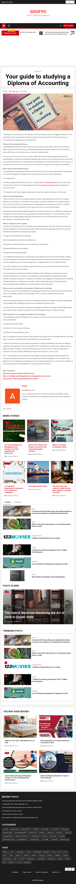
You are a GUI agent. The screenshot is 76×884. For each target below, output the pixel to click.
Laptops (65, 855)
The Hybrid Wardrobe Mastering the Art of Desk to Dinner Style (41, 33)
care (59, 852)
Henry (16, 456)
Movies (5, 852)
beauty (18, 855)
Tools (34, 574)
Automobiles (41, 859)
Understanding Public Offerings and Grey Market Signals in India (22, 801)
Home (7, 718)
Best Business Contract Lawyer (26, 617)
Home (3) (59, 832)
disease (49, 855)
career (11, 855)
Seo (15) (61, 836)
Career (7, 422)
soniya (64, 495)
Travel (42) (54, 839)
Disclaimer (15, 872)
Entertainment (36, 536)
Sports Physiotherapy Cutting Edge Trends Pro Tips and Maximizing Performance (18, 778)
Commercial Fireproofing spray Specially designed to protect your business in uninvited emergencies (52, 512)
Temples (26, 855)
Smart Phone (7, 859)
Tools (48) (45, 839)
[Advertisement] (38, 50)
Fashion (11, 862)
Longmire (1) (35, 836)
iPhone (60, 859)
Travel (31, 463)
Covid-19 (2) (54, 829)
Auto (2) (5, 829)
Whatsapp (31, 859)
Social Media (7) (22, 839)
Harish (16, 495)
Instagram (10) (7, 836)
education (27, 862)
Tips (11, 852)
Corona (18, 862)
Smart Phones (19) (8, 839)
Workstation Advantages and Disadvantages (48, 577)
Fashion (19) (32, 832)
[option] (38, 607)
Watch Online (68, 25)
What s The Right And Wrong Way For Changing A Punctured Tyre (27, 376)
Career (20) (44, 829)
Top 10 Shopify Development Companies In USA (49, 564)
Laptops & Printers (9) (22, 836)
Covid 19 (22, 859)
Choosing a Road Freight (37, 486)
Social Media (37, 852)
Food (65, 852)
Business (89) (25, 829)
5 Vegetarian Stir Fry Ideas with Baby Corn (15, 804)
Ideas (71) (68, 832)
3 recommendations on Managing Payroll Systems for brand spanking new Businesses (13, 449)
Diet (4, 862)
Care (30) (35, 829)
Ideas (30, 422)
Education (37, 71)
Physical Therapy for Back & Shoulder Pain (18, 373)
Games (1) (50, 832)
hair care (41, 855)
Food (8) (41, 832)
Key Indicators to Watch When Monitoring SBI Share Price (20, 817)
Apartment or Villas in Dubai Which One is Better (21, 379)
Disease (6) (64, 829)
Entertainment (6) (20, 832)
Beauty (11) (14, 829)
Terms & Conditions (41, 872)
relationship (51, 859)
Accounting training (48, 182)
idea (54, 852)
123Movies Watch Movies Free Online (46, 538)
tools (4, 855)
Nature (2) (53, 836)
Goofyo (38, 11)
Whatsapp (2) (65, 839)
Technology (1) (34, 839)
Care (33, 522)
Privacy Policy (27, 872)
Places (68, 859)
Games (34, 855)
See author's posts (28, 390)
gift (15, 859)
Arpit (6, 91)
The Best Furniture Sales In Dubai (12, 814)
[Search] (61, 26)
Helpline (57, 855)
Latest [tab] (8, 502)
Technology (20, 852)
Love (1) (44, 836)
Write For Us (56, 872)
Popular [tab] (18, 502)
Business (8, 408)
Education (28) (7, 832)
